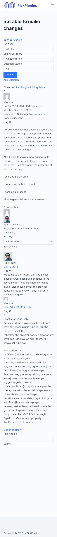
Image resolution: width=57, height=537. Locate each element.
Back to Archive (12, 39)
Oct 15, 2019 (10, 266)
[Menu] (52, 5)
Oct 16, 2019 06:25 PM (18, 307)
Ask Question (11, 79)
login (14, 228)
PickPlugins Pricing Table (30, 87)
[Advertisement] (28, 478)
